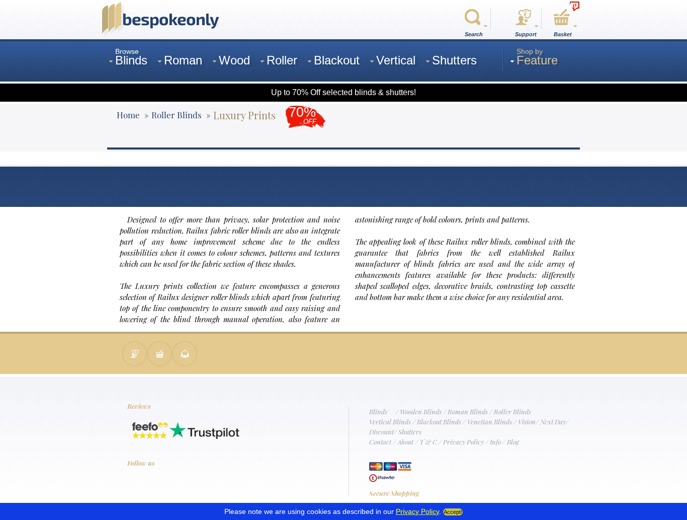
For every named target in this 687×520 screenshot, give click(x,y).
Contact (380, 441)
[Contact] (134, 354)
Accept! (453, 512)
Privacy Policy (463, 441)
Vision (527, 421)
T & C (428, 441)
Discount (381, 431)
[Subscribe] (185, 354)
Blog (513, 441)
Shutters (409, 431)
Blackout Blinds (439, 421)
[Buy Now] (160, 354)
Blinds (378, 411)
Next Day (553, 421)
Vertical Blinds (390, 421)
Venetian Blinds (489, 421)
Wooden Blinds (421, 411)
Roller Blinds (512, 411)
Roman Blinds (468, 411)
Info (495, 441)
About (405, 441)
